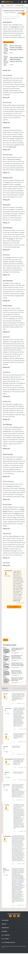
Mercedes (14, 27)
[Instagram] (18, 916)
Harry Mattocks (14, 18)
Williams (17, 513)
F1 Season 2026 (9, 5)
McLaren (8, 257)
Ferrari (7, 182)
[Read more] (16, 600)
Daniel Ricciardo (7, 227)
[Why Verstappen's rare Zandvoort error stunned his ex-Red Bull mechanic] (6, 666)
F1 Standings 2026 (19, 5)
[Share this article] (23, 13)
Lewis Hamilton (7, 22)
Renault (11, 238)
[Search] (18, 2)
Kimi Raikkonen (7, 424)
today (7, 2)
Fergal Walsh (7, 18)
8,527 (7, 751)
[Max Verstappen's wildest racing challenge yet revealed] (6, 650)
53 (9, 576)
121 (8, 809)
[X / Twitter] (14, 916)
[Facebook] (10, 916)
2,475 (8, 764)
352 (8, 713)
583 (8, 739)
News (2, 5)
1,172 (7, 875)
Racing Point (12, 147)
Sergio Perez (6, 204)
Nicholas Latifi (7, 533)
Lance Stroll (6, 127)
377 (7, 698)
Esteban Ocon (7, 401)
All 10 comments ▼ (14, 606)
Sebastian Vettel (7, 177)
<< (9, 12)
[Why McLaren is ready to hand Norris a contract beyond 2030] (6, 681)
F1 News (5, 639)
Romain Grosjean (8, 454)
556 (7, 789)
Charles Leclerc (7, 305)
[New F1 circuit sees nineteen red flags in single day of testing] (6, 673)
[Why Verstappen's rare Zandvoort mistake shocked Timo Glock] (6, 659)
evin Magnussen (8, 280)
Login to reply (5, 690)
